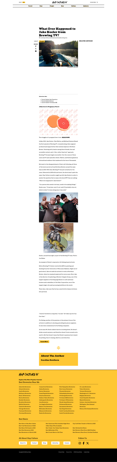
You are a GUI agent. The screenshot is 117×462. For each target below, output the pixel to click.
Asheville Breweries (25, 387)
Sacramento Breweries (66, 406)
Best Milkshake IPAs (52, 430)
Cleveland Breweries (25, 413)
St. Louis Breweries (85, 387)
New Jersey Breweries (65, 389)
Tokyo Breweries (85, 389)
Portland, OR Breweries (66, 400)
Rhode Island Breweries (66, 402)
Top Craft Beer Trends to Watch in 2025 (84, 423)
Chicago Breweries (24, 409)
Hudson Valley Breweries (46, 398)
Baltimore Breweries (25, 393)
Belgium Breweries (85, 395)
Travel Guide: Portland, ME (49, 102)
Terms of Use (69, 452)
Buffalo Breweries (24, 404)
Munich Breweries (85, 400)
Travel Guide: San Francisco (49, 99)
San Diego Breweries (65, 409)
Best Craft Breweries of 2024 (27, 426)
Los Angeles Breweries (45, 404)
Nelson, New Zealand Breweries (89, 409)
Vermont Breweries (85, 391)
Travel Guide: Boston (47, 101)
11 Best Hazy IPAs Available (54, 426)
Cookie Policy (86, 452)
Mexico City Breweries (45, 406)
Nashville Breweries (45, 413)
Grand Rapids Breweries (46, 393)
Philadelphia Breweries (66, 393)
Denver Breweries (44, 391)
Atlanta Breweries (24, 389)
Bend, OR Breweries (24, 395)
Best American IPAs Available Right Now (58, 423)
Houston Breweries (44, 395)
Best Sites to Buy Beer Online (27, 423)
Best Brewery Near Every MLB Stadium (84, 430)
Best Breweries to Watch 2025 (27, 432)
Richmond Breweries (65, 404)
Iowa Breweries (43, 402)
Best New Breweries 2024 (26, 430)
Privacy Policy (61, 452)
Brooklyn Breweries (25, 402)
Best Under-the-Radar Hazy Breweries (57, 428)
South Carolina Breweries (66, 411)
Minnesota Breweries (45, 411)
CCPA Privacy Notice (78, 452)
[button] (97, 2)
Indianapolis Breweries (46, 400)
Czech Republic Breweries (87, 398)
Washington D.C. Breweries (87, 393)
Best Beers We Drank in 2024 (27, 428)
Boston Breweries (24, 398)
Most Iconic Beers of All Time (54, 432)
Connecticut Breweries (45, 387)
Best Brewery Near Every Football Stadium (85, 432)
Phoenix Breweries (65, 391)
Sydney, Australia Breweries (88, 402)
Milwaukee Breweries (45, 409)
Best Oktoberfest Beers (80, 428)
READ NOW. (66, 137)
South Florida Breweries (66, 413)
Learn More (44, 341)
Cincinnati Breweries (25, 411)
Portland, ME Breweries (66, 398)
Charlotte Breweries (25, 406)
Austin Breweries (24, 391)
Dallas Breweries (44, 389)
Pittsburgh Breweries (65, 395)
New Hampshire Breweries (67, 387)
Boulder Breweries (24, 400)
